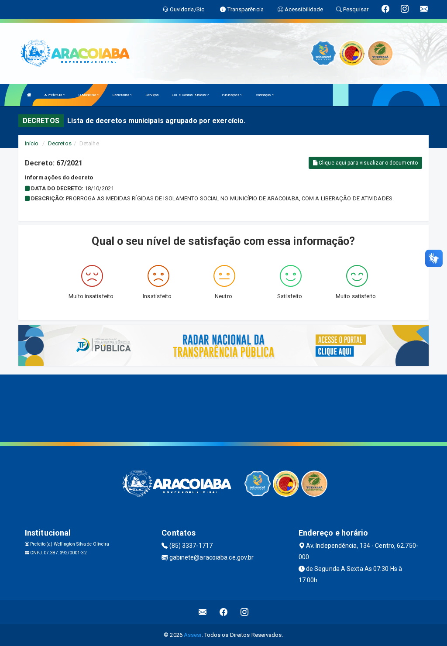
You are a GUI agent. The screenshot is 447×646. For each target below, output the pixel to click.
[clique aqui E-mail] (202, 612)
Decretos (60, 143)
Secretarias (121, 95)
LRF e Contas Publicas (189, 95)
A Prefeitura (54, 95)
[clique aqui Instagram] (244, 612)
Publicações (231, 95)
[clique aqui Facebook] (223, 612)
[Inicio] (29, 95)
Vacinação (264, 95)
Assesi (193, 635)
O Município (88, 95)
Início (32, 143)
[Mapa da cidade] (223, 407)
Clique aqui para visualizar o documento (367, 163)
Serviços (151, 95)
